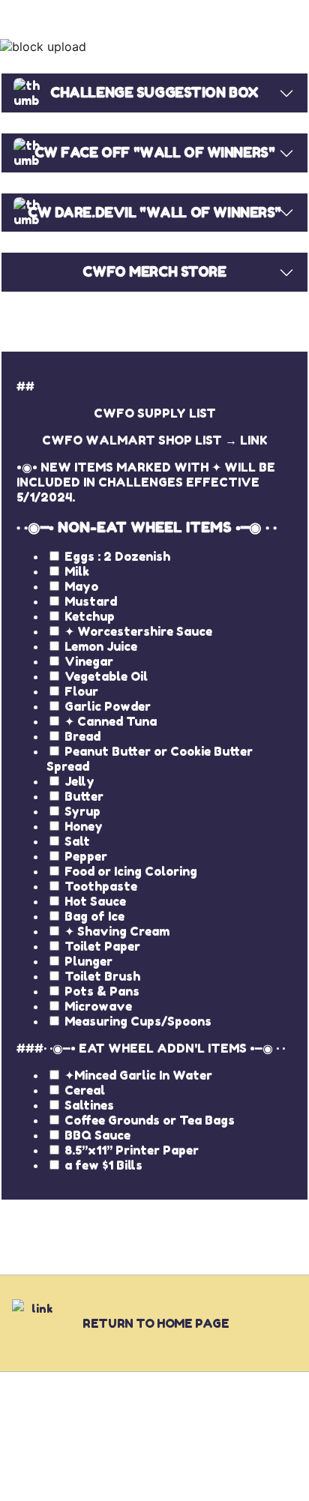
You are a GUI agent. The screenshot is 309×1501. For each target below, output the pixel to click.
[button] (154, 46)
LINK (254, 440)
